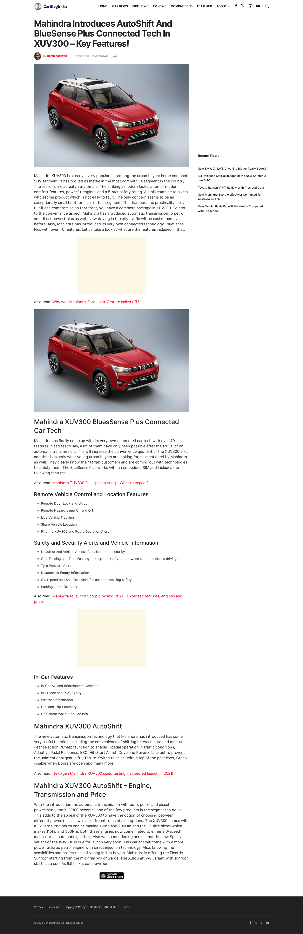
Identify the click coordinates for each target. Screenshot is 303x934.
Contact (95, 907)
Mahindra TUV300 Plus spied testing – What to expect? (100, 483)
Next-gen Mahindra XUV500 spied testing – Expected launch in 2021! (112, 773)
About (222, 6)
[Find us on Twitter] (243, 6)
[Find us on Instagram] (250, 6)
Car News (120, 6)
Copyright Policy (75, 907)
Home (103, 6)
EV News (159, 6)
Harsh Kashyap (57, 55)
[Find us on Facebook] (236, 6)
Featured (204, 6)
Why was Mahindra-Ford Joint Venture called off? (95, 302)
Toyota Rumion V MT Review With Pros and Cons (231, 187)
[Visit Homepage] (50, 6)
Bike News (140, 6)
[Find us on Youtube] (258, 6)
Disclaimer (53, 907)
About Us (110, 907)
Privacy (38, 907)
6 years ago (82, 55)
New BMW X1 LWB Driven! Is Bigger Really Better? (232, 168)
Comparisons (182, 6)
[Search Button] (267, 6)
